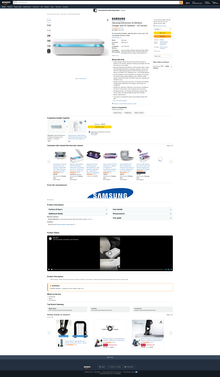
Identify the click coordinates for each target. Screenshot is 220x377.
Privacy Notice (97, 372)
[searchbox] (98, 2)
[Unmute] (171, 269)
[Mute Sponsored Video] (85, 335)
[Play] (48, 269)
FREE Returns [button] (116, 37)
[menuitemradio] (168, 269)
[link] (77, 127)
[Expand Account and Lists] (202, 3)
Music (52, 6)
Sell (42, 6)
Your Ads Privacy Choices (129, 372)
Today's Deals (18, 6)
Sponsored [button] (49, 317)
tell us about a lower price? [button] (66, 224)
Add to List (157, 56)
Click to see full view (80, 78)
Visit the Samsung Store (118, 20)
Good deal (66, 239)
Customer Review (57, 239)
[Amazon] (6, 2)
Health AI (9, 6)
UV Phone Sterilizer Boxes (74, 14)
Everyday (65, 6)
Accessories (64, 14)
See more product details (120, 100)
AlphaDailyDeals (164, 42)
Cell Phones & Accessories (53, 14)
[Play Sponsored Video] (110, 329)
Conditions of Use (88, 372)
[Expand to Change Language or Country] (108, 367)
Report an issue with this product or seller (125, 103)
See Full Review (74, 239)
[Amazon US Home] (87, 367)
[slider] (107, 269)
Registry (47, 6)
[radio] (48, 20)
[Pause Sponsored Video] (85, 332)
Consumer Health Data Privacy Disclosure (112, 372)
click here (89, 219)
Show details (94, 134)
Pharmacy (58, 6)
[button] (3, 6)
